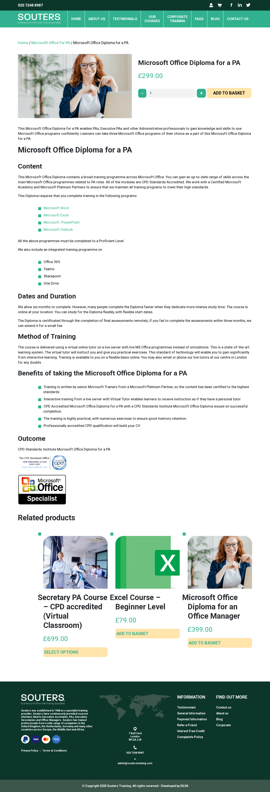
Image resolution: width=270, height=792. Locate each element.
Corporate (223, 725)
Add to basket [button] (132, 633)
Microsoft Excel (56, 215)
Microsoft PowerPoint (62, 222)
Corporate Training (177, 19)
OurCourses (152, 19)
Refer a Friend (187, 725)
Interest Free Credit (191, 731)
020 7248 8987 (30, 5)
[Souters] (39, 25)
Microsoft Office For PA (50, 42)
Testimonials (125, 19)
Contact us (237, 19)
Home (76, 19)
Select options (61, 652)
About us (96, 19)
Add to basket (229, 93)
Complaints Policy (190, 737)
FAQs (199, 19)
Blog (215, 19)
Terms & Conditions (54, 750)
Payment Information (192, 719)
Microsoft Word (56, 208)
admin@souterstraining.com (135, 763)
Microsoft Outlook (58, 229)
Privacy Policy (29, 750)
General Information (191, 713)
